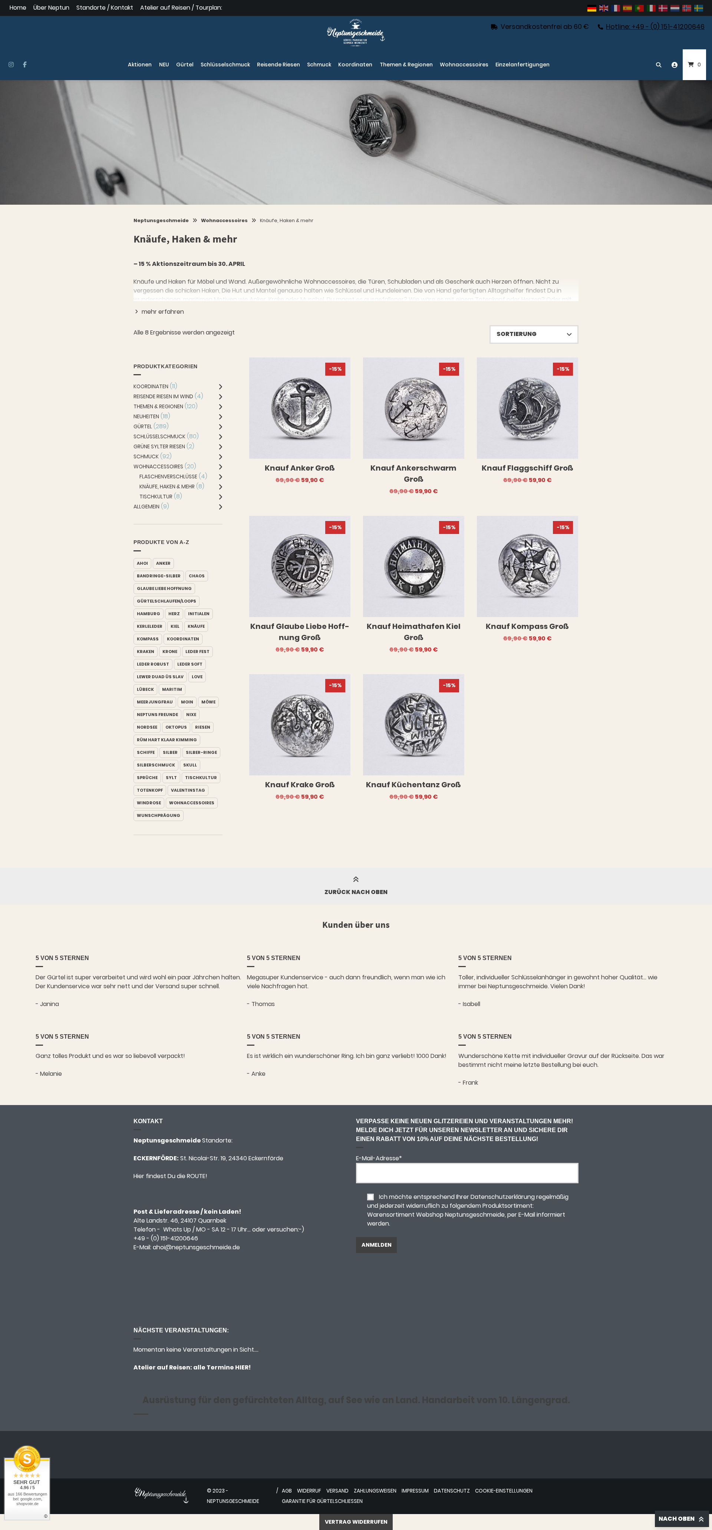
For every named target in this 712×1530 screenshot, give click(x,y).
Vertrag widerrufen (356, 1522)
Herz (174, 614)
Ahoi (142, 563)
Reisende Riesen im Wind (163, 396)
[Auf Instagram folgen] (11, 64)
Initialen (199, 614)
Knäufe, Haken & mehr (167, 486)
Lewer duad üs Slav (160, 677)
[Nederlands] (675, 8)
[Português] (640, 8)
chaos (197, 576)
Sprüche (147, 778)
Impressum (415, 1490)
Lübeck (145, 689)
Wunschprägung (158, 815)
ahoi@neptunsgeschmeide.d (194, 1247)
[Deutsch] (592, 8)
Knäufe (196, 626)
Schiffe (146, 752)
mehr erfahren (163, 311)
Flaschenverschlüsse (168, 476)
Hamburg (148, 614)
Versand (337, 1490)
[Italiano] (651, 8)
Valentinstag (188, 790)
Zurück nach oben (356, 892)
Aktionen (140, 64)
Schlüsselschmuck (225, 64)
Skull (190, 765)
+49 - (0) (166, 1238)
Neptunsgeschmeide (161, 220)
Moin (187, 702)
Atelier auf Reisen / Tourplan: (181, 8)
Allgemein (146, 506)
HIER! (242, 1367)
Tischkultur (155, 496)
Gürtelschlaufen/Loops (166, 601)
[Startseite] (356, 32)
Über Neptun (51, 8)
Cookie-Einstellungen (504, 1490)
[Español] (628, 8)
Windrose (149, 803)
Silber (170, 752)
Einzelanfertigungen (522, 64)
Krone (169, 651)
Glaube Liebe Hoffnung (164, 588)
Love (197, 677)
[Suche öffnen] (658, 64)
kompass (148, 639)
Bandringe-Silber (159, 576)
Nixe (191, 715)
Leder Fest (197, 651)
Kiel (175, 626)
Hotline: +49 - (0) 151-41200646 (655, 26)
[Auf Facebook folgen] (25, 64)
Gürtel (185, 64)
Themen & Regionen (406, 64)
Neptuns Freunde (157, 715)
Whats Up (177, 1229)
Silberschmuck (156, 765)
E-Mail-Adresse (379, 1158)
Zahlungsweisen (375, 1490)
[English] (604, 8)
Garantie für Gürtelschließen (322, 1501)
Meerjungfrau (155, 702)
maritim (172, 689)
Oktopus (176, 727)
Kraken (145, 651)
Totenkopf (150, 790)
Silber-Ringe (201, 752)
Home (18, 8)
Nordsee (147, 727)
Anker (163, 563)
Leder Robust (153, 664)
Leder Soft (189, 664)
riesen (202, 727)
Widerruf (309, 1490)
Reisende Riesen (278, 64)
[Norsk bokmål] (687, 8)
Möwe (208, 702)
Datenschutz (452, 1490)
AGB (287, 1490)
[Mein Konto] (674, 64)
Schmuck (319, 64)
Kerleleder (149, 626)
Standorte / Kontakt (104, 8)
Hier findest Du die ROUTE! (171, 1176)
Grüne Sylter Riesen (159, 446)
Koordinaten (355, 64)
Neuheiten (146, 416)
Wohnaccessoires (464, 64)
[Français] (616, 8)
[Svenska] (699, 8)
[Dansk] (663, 8)
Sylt (171, 778)
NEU (164, 64)
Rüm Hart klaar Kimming (167, 740)
